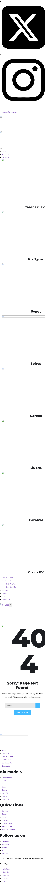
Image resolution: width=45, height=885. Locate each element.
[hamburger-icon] (1, 148)
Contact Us (6, 599)
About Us (5, 154)
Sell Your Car (11, 584)
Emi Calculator (7, 578)
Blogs (4, 596)
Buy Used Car (7, 581)
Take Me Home (22, 712)
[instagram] (23, 104)
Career (4, 593)
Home (4, 151)
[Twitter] (23, 51)
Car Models (6, 157)
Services (5, 590)
